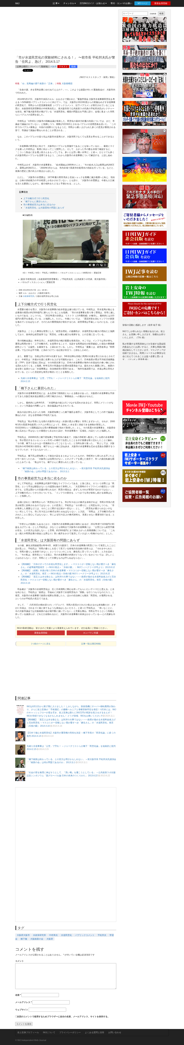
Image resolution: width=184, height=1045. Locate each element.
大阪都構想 (67, 83)
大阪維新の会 (36, 939)
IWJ (17, 3)
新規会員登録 (160, 3)
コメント (19, 961)
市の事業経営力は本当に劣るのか (39, 204)
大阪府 (53, 66)
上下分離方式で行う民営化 (36, 198)
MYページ (142, 3)
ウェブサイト (21, 1010)
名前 (18, 995)
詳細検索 (153, 14)
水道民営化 (66, 935)
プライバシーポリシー (70, 1032)
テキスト (63, 66)
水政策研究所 (28, 296)
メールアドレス (23, 1002)
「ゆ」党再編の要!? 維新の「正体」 (37, 83)
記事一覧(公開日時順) (91, 644)
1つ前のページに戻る (40, 644)
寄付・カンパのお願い (121, 3)
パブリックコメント (84, 935)
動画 (73, 66)
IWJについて (49, 1032)
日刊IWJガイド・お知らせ (92, 3)
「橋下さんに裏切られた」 (36, 201)
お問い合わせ (114, 1032)
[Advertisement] (65, 28)
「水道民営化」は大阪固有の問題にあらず (43, 208)
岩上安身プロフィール (28, 1032)
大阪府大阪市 (23, 935)
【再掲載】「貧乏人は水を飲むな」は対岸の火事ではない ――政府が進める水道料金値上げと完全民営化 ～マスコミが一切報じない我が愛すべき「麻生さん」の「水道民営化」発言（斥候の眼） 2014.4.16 (68, 580)
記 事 (55, 3)
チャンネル (69, 3)
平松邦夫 (102, 935)
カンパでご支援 (90, 633)
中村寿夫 (53, 935)
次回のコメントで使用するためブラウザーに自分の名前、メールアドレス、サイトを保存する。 (63, 1016)
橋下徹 (24, 939)
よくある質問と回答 (94, 1032)
